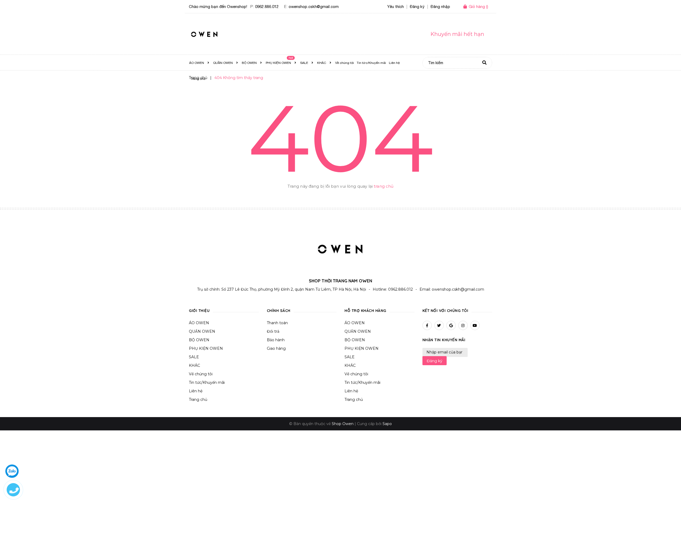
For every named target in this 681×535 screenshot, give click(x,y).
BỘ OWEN (199, 340)
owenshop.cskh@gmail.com (314, 6)
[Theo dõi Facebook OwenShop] (427, 325)
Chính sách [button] (278, 310)
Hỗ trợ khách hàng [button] (365, 310)
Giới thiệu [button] (199, 310)
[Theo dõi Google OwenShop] (451, 325)
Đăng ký (434, 361)
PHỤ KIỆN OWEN (206, 348)
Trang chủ (198, 399)
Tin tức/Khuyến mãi (207, 382)
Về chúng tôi (201, 374)
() (478, 6)
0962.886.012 (267, 6)
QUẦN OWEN (202, 331)
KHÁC (194, 365)
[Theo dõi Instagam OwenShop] (463, 325)
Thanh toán (277, 322)
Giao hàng (276, 348)
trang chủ (383, 186)
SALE (194, 357)
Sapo (387, 423)
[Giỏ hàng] (466, 7)
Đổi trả (273, 331)
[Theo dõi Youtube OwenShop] (475, 325)
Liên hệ (195, 391)
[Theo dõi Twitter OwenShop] (439, 325)
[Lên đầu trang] (571, 522)
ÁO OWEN (199, 322)
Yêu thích (395, 6)
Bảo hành (276, 340)
